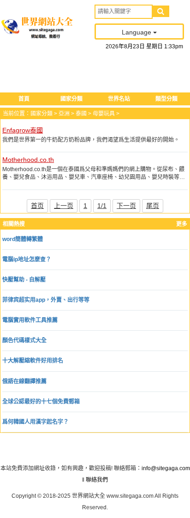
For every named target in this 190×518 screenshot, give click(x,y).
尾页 (152, 205)
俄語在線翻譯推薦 (24, 381)
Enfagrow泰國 (22, 130)
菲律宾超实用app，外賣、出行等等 (45, 300)
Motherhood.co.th (28, 159)
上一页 (63, 205)
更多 (181, 224)
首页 (37, 205)
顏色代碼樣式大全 (24, 340)
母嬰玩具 (104, 113)
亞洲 (64, 113)
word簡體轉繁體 (22, 239)
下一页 (126, 205)
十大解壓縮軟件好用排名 (32, 360)
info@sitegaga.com (166, 468)
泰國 (81, 113)
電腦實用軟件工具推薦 (30, 320)
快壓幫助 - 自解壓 (24, 279)
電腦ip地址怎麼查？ (26, 259)
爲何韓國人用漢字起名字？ (35, 422)
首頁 (24, 99)
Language (137, 32)
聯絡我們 (97, 480)
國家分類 (71, 99)
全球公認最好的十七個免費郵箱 (41, 401)
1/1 (102, 205)
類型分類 (166, 99)
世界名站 (119, 99)
